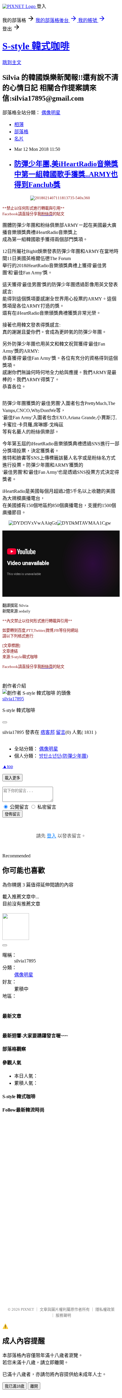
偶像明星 (50, 112)
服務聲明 (63, 1315)
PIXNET (27, 1309)
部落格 (21, 131)
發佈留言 (12, 814)
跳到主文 (11, 62)
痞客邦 (48, 732)
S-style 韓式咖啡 (36, 46)
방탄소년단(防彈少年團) (63, 756)
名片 (19, 138)
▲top (7, 766)
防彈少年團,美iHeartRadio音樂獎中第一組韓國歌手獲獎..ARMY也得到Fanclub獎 (66, 174)
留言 (60, 732)
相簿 (19, 124)
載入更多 (12, 778)
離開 (34, 1386)
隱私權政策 (105, 1309)
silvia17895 (13, 698)
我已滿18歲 (14, 1386)
